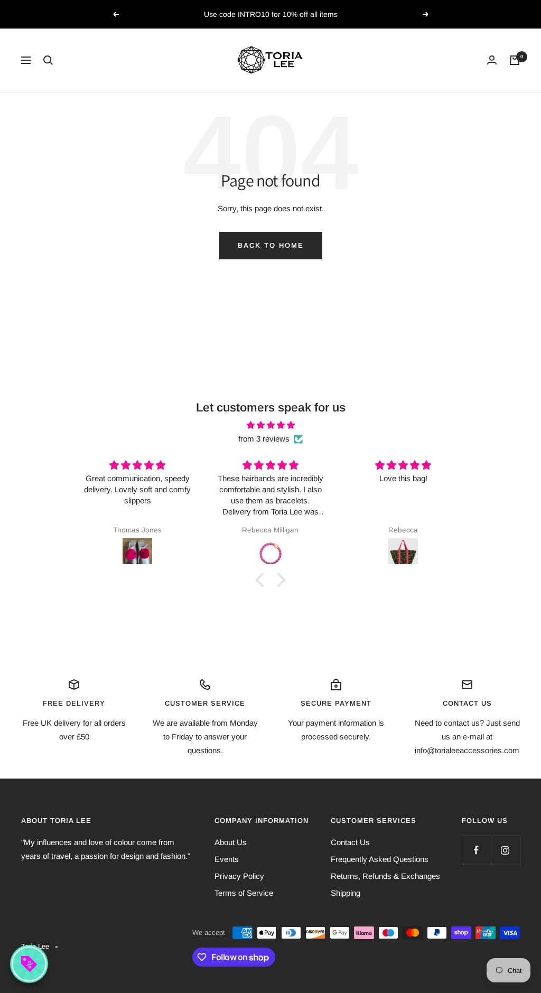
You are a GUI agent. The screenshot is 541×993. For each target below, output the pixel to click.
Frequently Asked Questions (379, 859)
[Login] (492, 59)
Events (226, 859)
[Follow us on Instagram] (505, 850)
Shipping (345, 892)
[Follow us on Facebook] (476, 850)
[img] (270, 425)
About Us (230, 842)
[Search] (48, 60)
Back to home (271, 245)
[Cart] (514, 60)
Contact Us (350, 842)
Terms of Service (243, 892)
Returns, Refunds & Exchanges (385, 876)
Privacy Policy (239, 876)
